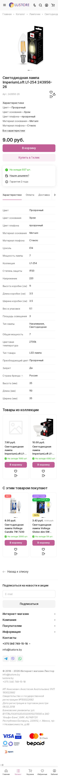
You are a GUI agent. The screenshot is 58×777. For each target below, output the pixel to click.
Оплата (30, 194)
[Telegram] (6, 658)
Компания (9, 620)
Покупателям (12, 625)
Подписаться (29, 604)
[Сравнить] (51, 96)
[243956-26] (30, 45)
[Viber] (13, 658)
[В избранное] (51, 92)
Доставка (44, 194)
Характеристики (12, 194)
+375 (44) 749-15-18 (15, 643)
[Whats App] (20, 658)
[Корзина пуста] (53, 5)
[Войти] (46, 5)
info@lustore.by (12, 649)
